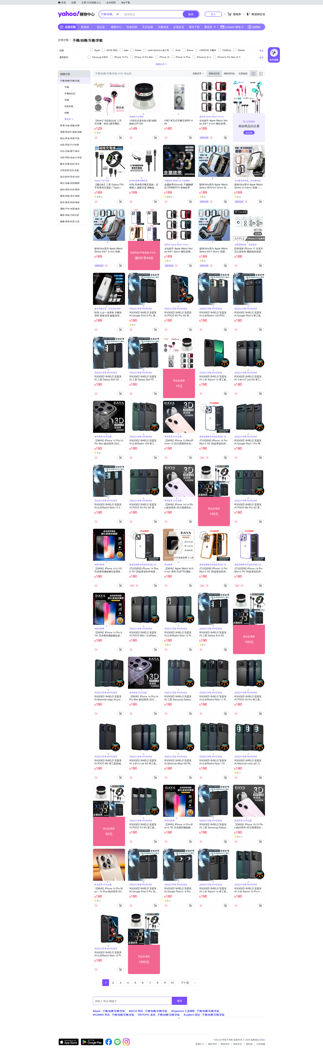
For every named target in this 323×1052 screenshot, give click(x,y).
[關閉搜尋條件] (118, 14)
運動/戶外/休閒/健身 (70, 208)
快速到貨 (132, 27)
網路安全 (237, 1043)
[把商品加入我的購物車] (120, 137)
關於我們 (212, 1043)
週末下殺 (194, 27)
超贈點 (256, 27)
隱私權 (249, 1043)
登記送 (101, 27)
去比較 (249, 132)
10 (172, 982)
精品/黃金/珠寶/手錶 (70, 138)
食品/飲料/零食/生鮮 (70, 176)
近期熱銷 (243, 73)
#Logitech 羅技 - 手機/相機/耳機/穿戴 (204, 1014)
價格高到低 (229, 73)
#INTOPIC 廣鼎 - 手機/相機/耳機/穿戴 (159, 1014)
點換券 (85, 27)
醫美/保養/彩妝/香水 (70, 163)
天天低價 (147, 27)
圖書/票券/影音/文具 (70, 221)
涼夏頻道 (163, 27)
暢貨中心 (116, 27)
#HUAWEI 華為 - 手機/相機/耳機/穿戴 (113, 1014)
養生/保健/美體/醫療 (70, 183)
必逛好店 (178, 27)
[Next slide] (123, 97)
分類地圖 (260, 1043)
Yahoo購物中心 (76, 14)
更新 (262, 1039)
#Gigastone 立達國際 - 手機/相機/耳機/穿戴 (195, 1011)
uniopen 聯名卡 (234, 27)
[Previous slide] (95, 97)
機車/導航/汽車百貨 (69, 215)
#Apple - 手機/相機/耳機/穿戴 (109, 1011)
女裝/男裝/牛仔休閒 (69, 144)
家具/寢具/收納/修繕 (70, 202)
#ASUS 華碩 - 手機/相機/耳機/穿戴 (148, 1011)
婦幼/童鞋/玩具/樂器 (70, 189)
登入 (213, 14)
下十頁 (185, 982)
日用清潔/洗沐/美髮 (69, 170)
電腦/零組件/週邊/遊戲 (71, 131)
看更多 (208, 27)
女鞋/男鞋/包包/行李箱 (71, 157)
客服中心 (199, 1043)
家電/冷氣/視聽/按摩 (70, 125)
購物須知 (225, 1043)
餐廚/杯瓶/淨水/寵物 (70, 195)
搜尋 (179, 1000)
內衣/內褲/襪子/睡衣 (70, 151)
